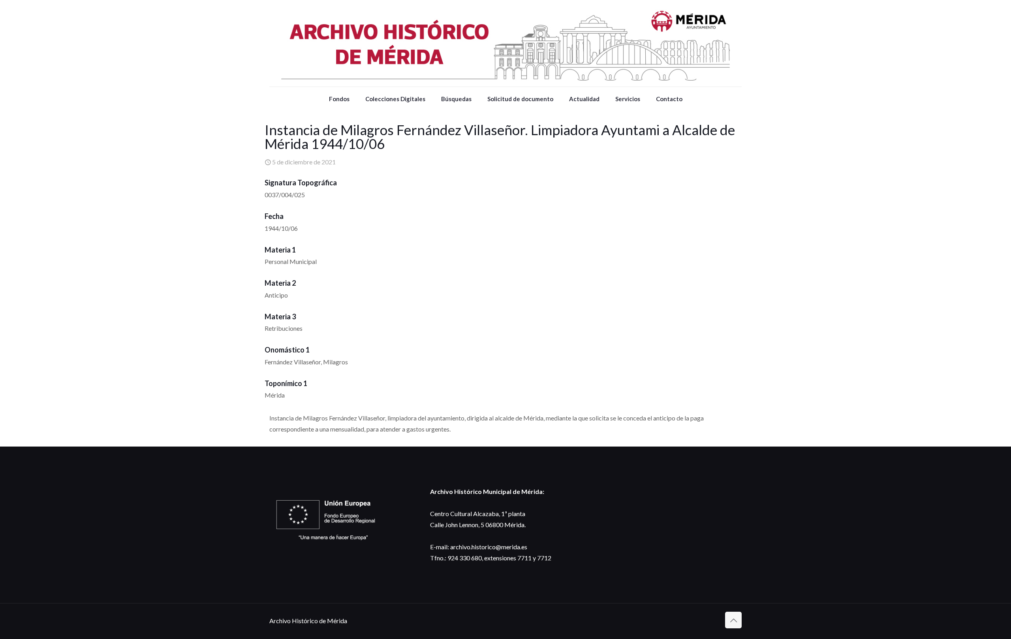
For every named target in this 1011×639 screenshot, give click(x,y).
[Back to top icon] (733, 620)
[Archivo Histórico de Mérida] (505, 43)
